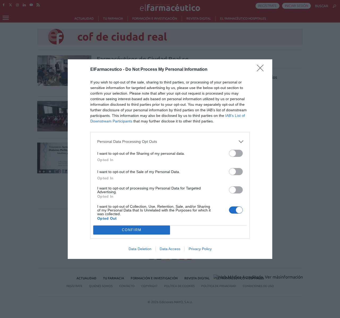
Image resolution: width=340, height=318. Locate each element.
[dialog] (170, 159)
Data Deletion (140, 249)
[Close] (262, 70)
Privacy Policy (200, 249)
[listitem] (170, 141)
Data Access (170, 249)
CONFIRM (132, 230)
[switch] (236, 153)
